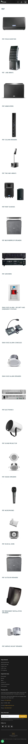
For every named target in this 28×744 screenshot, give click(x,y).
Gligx (25, 739)
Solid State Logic (4, 664)
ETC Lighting (4, 670)
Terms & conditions (5, 684)
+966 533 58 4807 (8, 708)
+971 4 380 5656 (7, 700)
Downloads (3, 676)
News (2, 680)
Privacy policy (4, 686)
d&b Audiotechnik (5, 662)
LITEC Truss (3, 668)
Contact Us (3, 682)
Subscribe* (23, 716)
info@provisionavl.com (9, 705)
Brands (2, 678)
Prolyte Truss (4, 666)
